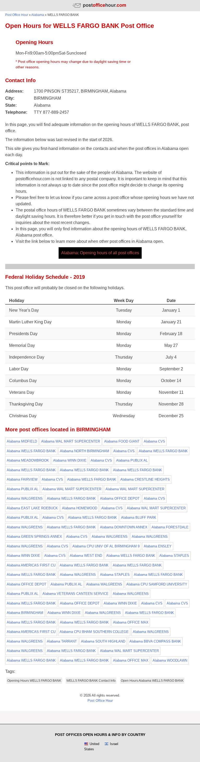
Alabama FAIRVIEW (22, 479)
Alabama (37, 15)
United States (91, 746)
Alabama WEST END (86, 556)
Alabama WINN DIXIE (69, 460)
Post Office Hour (16, 15)
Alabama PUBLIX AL (132, 460)
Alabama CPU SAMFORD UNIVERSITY (156, 584)
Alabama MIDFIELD (22, 441)
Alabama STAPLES (174, 556)
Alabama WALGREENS (25, 498)
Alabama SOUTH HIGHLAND (103, 641)
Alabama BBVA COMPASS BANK (155, 641)
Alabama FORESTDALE (170, 527)
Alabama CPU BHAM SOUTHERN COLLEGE (94, 632)
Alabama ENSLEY (158, 546)
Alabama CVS (154, 441)
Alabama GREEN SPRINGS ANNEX (34, 537)
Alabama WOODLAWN (170, 660)
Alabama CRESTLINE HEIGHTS (145, 479)
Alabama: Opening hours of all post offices (100, 253)
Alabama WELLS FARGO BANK (31, 451)
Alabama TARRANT (62, 641)
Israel (114, 744)
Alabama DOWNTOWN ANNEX (123, 527)
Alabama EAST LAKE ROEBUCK (32, 508)
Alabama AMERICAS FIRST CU (31, 565)
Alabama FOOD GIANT (122, 441)
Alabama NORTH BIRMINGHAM (84, 451)
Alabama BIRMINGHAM (25, 613)
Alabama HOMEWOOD (79, 508)
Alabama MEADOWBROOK (28, 460)
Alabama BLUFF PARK (138, 517)
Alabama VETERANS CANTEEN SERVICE (75, 594)
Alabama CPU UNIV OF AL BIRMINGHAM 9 (106, 546)
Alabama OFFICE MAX (130, 622)
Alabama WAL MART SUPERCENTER (70, 441)
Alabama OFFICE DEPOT (120, 498)
